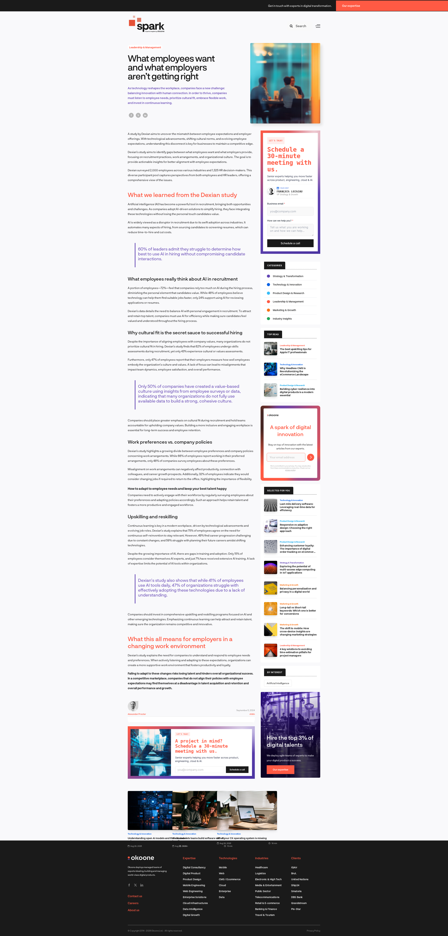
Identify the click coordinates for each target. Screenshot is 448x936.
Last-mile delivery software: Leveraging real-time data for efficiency (297, 507)
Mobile (223, 867)
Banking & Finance (266, 908)
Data (222, 897)
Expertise (189, 858)
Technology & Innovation (140, 834)
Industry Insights (282, 318)
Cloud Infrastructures (195, 903)
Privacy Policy (313, 930)
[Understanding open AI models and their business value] (158, 793)
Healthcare (261, 867)
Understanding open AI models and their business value (157, 839)
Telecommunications (267, 897)
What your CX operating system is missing (242, 838)
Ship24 (295, 885)
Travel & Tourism (265, 914)
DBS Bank (297, 897)
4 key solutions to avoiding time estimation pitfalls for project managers (296, 652)
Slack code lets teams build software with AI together (198, 839)
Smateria (296, 891)
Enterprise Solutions (194, 897)
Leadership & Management (145, 47)
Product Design (192, 879)
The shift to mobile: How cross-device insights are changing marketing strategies (298, 631)
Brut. (294, 873)
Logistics (260, 873)
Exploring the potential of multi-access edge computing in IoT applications (297, 569)
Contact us (135, 896)
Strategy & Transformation (288, 276)
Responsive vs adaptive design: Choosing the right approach (296, 527)
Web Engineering (193, 891)
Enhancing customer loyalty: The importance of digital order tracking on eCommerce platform (298, 550)
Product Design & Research (288, 293)
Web (221, 873)
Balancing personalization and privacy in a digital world (298, 590)
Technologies (228, 858)
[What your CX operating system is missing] (247, 793)
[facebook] (129, 885)
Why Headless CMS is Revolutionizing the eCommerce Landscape (294, 371)
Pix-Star (296, 908)
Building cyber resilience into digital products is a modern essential (297, 392)
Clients (296, 858)
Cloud (222, 885)
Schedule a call (237, 769)
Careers (133, 903)
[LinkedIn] (145, 115)
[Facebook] (131, 115)
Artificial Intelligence (278, 683)
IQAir (294, 867)
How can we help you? (280, 220)
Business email (276, 203)
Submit (310, 457)
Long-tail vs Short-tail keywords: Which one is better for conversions (298, 610)
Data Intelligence (192, 908)
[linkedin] (141, 885)
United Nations (300, 879)
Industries (261, 858)
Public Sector (263, 891)
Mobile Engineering (194, 885)
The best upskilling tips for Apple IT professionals (296, 351)
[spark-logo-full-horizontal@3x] (147, 16)
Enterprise (225, 891)
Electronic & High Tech (268, 879)
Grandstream (299, 903)
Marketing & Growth (284, 310)
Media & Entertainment (268, 885)
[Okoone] (141, 856)
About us (133, 910)
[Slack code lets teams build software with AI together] (202, 793)
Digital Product (191, 873)
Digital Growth (191, 914)
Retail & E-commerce (267, 903)
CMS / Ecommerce (229, 879)
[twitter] (135, 885)
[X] (138, 115)
